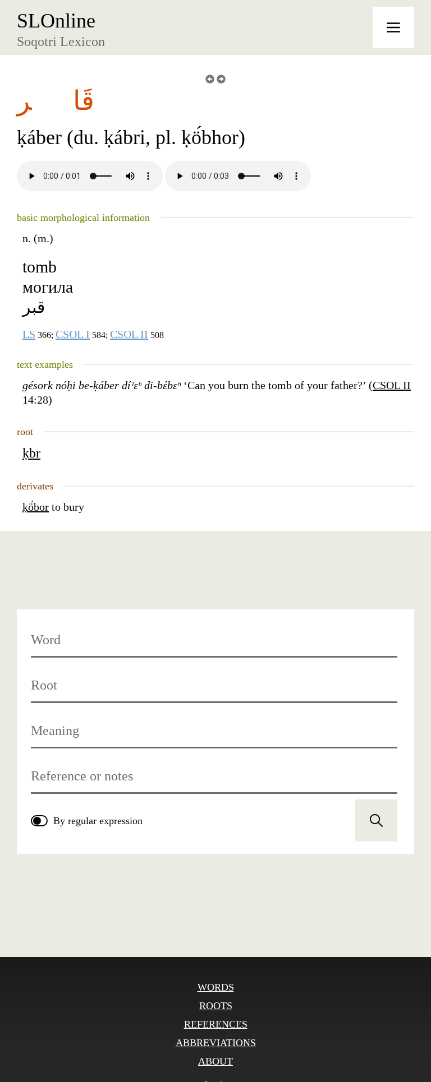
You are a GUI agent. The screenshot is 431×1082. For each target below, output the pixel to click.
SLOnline (56, 21)
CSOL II (129, 334)
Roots (215, 1005)
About (215, 1061)
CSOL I (73, 334)
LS (28, 334)
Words (216, 987)
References (215, 1024)
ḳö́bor (35, 507)
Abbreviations (216, 1042)
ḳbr (31, 453)
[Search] (376, 820)
